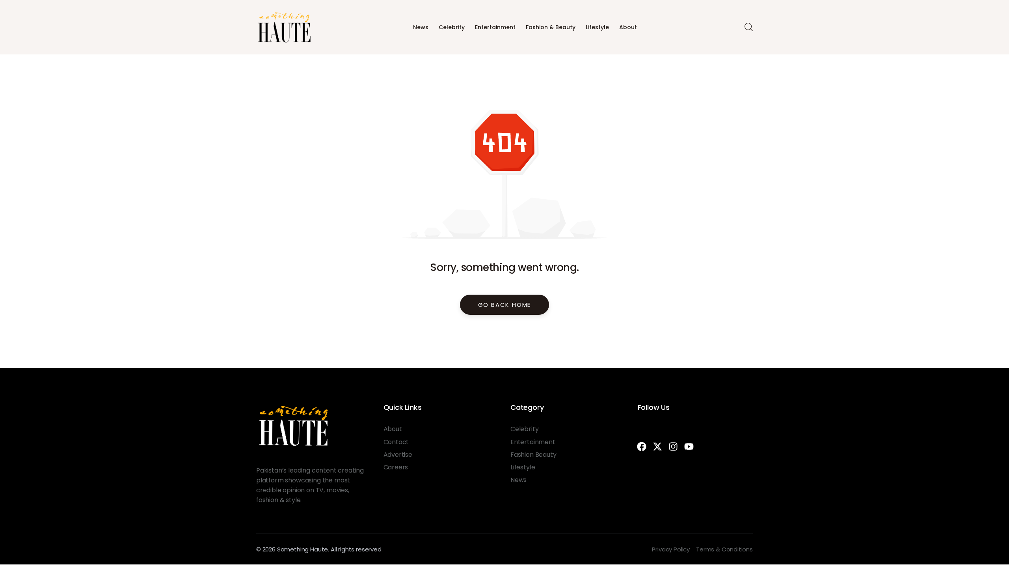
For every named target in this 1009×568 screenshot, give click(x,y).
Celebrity (452, 27)
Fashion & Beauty (550, 27)
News (420, 27)
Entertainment (495, 27)
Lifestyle (597, 27)
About (628, 27)
